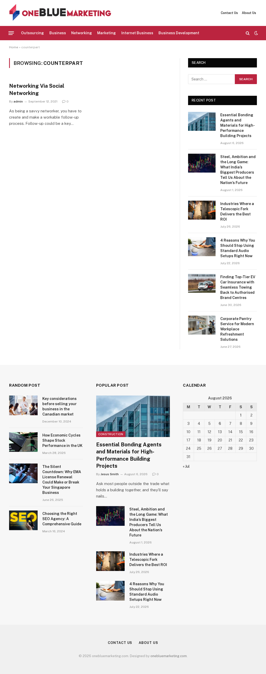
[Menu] (11, 33)
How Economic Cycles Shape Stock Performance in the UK (62, 440)
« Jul (186, 466)
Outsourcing (32, 33)
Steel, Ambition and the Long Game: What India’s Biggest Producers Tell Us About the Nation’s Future (238, 170)
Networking (81, 33)
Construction (110, 434)
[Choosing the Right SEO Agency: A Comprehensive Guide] (23, 520)
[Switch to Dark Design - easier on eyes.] (255, 33)
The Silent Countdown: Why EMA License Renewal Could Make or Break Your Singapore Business (61, 480)
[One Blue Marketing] (60, 13)
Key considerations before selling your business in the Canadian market (59, 406)
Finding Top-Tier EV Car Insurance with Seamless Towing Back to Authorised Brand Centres (237, 287)
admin (18, 101)
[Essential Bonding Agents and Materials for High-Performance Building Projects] (202, 121)
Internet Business (137, 33)
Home (13, 47)
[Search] (248, 33)
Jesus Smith (110, 474)
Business (57, 33)
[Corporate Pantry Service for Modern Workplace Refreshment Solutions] (202, 325)
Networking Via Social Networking (36, 89)
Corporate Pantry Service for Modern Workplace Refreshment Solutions (237, 329)
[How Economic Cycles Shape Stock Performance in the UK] (23, 442)
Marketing (106, 33)
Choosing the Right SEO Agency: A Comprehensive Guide (61, 519)
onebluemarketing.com (168, 656)
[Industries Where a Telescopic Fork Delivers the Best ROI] (202, 210)
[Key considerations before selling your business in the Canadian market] (23, 405)
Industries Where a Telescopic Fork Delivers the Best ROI (237, 211)
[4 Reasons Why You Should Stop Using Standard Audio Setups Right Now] (202, 246)
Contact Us (229, 13)
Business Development (178, 33)
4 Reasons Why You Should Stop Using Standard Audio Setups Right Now (237, 248)
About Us (249, 13)
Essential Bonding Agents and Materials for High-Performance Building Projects (237, 125)
